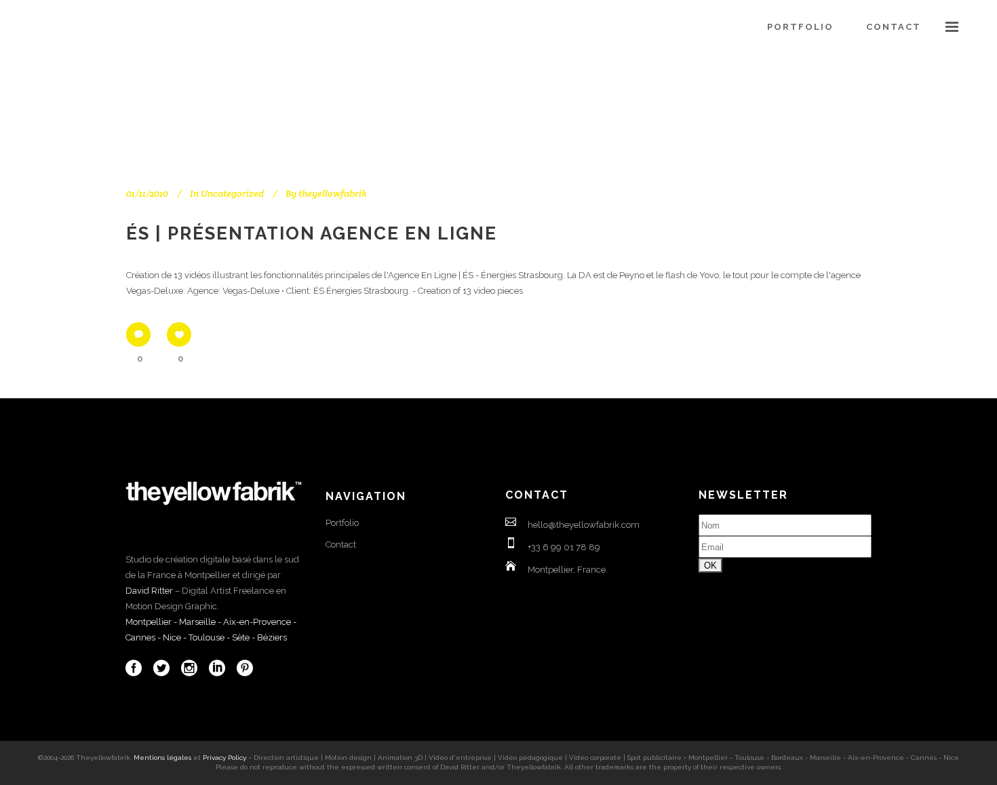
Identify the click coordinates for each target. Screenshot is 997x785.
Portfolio (342, 523)
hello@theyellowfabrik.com (584, 525)
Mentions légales (162, 757)
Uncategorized (232, 193)
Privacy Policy (224, 757)
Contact (341, 544)
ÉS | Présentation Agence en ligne (311, 233)
